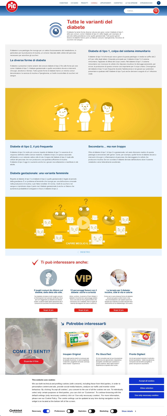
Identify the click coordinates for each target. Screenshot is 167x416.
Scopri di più (48, 310)
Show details (127, 411)
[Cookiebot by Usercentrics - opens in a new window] (16, 411)
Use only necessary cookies (146, 395)
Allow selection (146, 388)
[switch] (70, 411)
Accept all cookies (146, 381)
